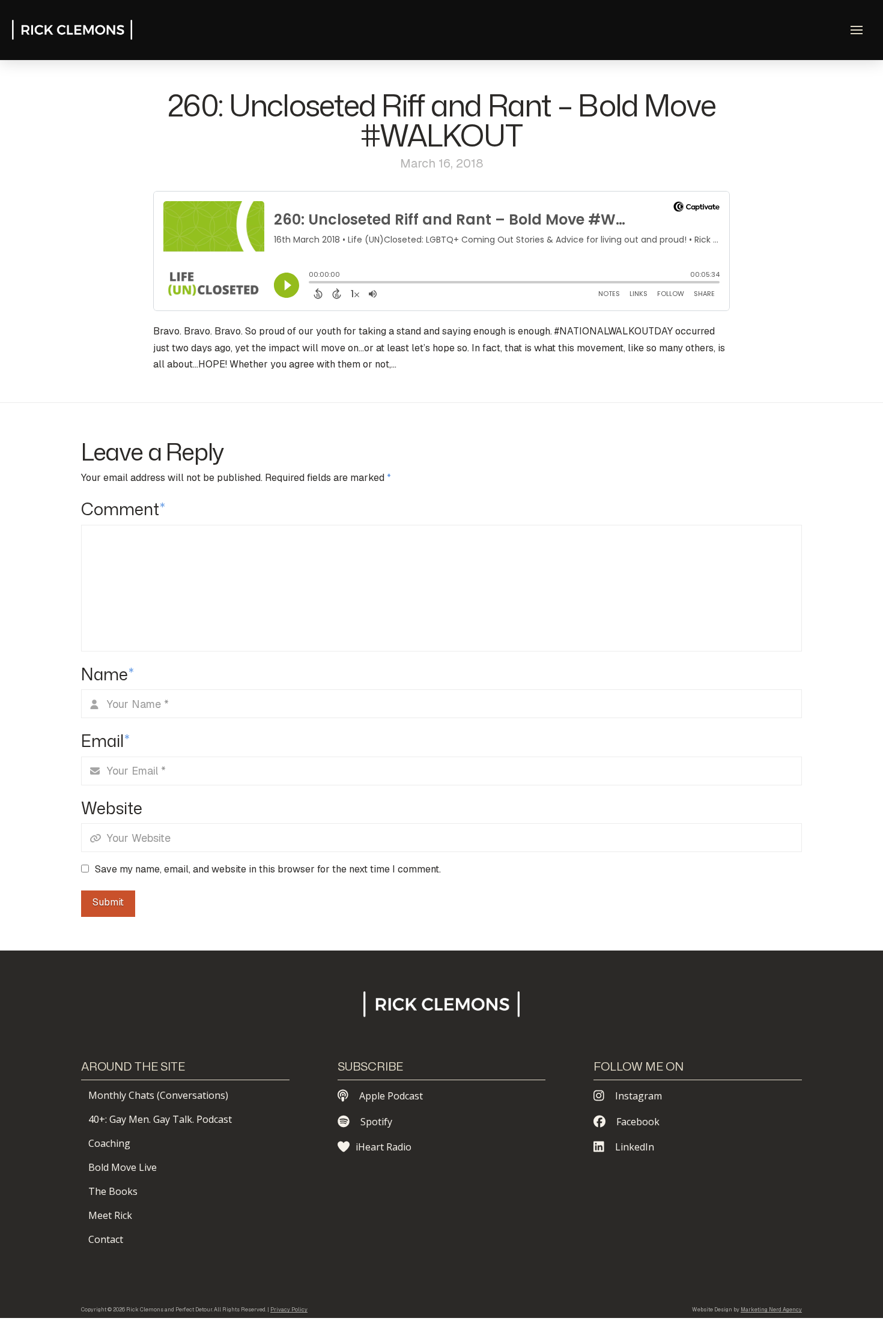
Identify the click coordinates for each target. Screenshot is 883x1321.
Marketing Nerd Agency (771, 1309)
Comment (123, 509)
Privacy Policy (289, 1309)
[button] (856, 30)
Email (105, 740)
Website (111, 808)
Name (107, 674)
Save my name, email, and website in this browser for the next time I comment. (268, 869)
